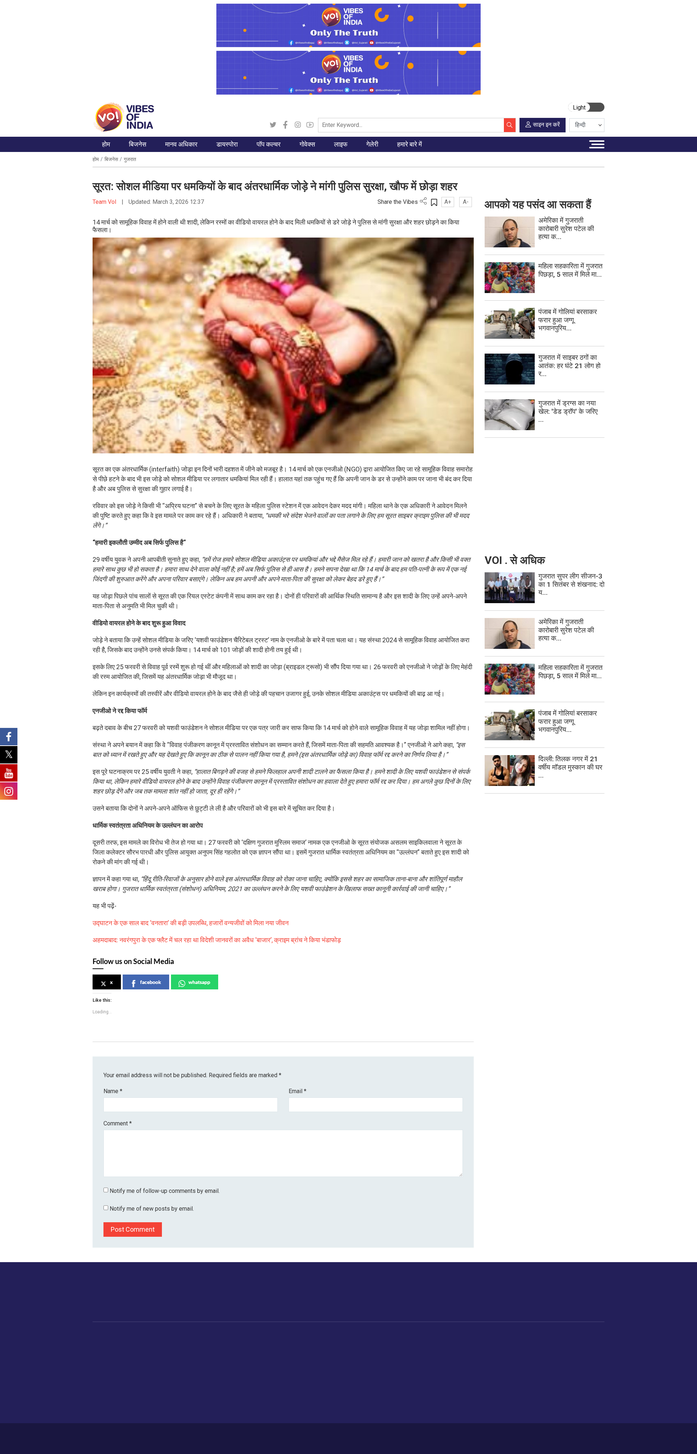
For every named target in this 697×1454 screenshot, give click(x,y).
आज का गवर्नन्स (293, 1346)
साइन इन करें (546, 124)
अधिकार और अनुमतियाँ (462, 1409)
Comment (117, 1123)
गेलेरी (396, 1337)
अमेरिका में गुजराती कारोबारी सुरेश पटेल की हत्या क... (566, 228)
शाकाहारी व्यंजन (331, 1346)
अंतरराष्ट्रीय (112, 1373)
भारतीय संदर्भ (112, 1382)
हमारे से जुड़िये (572, 1299)
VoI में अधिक (447, 1337)
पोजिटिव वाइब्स (114, 1418)
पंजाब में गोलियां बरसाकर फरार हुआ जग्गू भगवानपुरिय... (567, 320)
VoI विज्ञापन (452, 1346)
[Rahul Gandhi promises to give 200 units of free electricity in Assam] (510, 587)
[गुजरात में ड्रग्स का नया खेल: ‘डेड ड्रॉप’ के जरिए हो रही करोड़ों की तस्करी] (510, 414)
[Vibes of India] (123, 116)
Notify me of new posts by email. (152, 1208)
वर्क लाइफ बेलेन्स (370, 1364)
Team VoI (105, 201)
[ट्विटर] (273, 125)
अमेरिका (218, 1346)
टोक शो (406, 1355)
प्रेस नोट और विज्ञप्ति (460, 1355)
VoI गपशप (288, 1355)
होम (96, 159)
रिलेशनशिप (364, 1355)
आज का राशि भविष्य (372, 1418)
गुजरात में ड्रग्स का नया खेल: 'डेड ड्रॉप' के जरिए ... (568, 411)
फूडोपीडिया (321, 1337)
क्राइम (106, 1400)
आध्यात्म (361, 1409)
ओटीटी (263, 1364)
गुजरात (130, 159)
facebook (150, 982)
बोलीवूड (263, 1346)
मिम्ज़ (403, 1382)
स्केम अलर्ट (451, 1364)
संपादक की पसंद (115, 1364)
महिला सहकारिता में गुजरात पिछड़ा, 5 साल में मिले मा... (570, 270)
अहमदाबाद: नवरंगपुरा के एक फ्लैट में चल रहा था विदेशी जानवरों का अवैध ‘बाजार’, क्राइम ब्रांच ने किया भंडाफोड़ (217, 940)
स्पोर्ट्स (360, 1391)
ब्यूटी (358, 1400)
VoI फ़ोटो (408, 1391)
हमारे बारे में (117, 1435)
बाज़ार (144, 1373)
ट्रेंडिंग (106, 1346)
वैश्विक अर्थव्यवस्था (156, 1364)
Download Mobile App (563, 1438)
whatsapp (199, 982)
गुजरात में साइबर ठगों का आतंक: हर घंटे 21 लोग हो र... (569, 365)
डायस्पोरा (213, 1337)
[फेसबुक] (285, 125)
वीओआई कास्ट (413, 1373)
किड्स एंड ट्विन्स (370, 1382)
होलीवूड (263, 1355)
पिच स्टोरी (449, 1373)
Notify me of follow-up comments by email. (165, 1190)
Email (297, 1091)
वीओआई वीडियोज (415, 1364)
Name (112, 1091)
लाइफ (352, 1337)
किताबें (262, 1373)
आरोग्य (360, 1373)
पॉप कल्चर (260, 1337)
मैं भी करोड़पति (152, 1382)
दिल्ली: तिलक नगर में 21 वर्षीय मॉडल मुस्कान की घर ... (570, 767)
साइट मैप (231, 1435)
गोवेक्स (278, 1337)
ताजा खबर (110, 1355)
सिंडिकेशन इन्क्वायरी (459, 1391)
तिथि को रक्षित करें (416, 1346)
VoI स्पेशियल (113, 1409)
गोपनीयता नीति (201, 1435)
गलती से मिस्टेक (455, 1382)
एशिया (215, 1355)
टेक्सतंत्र (147, 1391)
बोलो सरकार (290, 1364)
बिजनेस (111, 159)
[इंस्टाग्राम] (297, 125)
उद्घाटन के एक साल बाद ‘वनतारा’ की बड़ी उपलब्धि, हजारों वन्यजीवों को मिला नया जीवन (191, 923)
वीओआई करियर (455, 1400)
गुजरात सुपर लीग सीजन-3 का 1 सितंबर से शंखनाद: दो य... (571, 584)
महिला (359, 1346)
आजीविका (144, 1435)
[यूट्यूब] (310, 125)
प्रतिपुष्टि (170, 1435)
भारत (143, 1346)
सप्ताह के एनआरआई (229, 1364)
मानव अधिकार (188, 1337)
